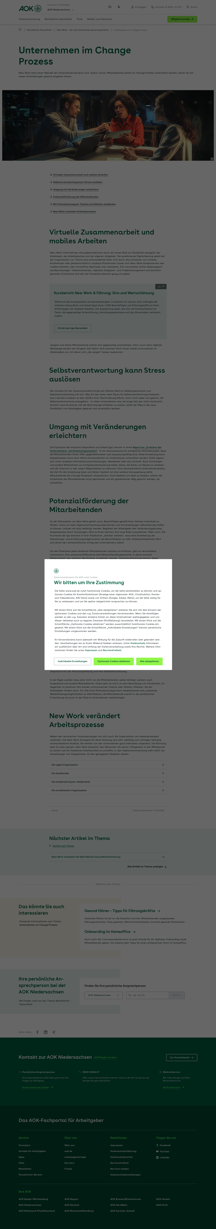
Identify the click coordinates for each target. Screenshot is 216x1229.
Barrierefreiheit (112, 650)
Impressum (91, 650)
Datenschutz (137, 643)
